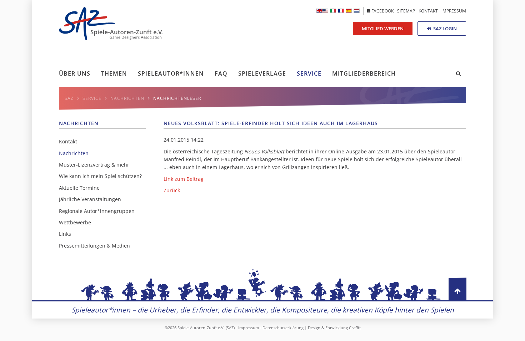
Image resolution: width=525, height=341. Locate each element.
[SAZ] (341, 11)
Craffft (355, 327)
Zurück (172, 190)
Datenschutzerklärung (283, 327)
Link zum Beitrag (184, 178)
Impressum (248, 327)
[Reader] (333, 11)
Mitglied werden (383, 28)
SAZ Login (444, 28)
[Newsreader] (322, 11)
